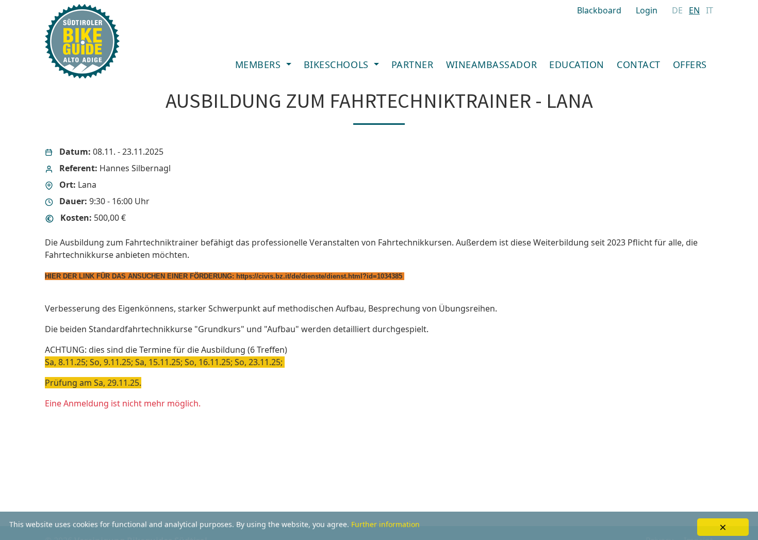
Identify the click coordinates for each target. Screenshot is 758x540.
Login (646, 10)
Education (576, 64)
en (694, 10)
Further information (385, 524)
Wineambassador (491, 64)
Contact (639, 64)
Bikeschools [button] (337, 64)
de (677, 10)
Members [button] (259, 64)
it (709, 10)
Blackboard (599, 10)
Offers (690, 64)
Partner (412, 64)
